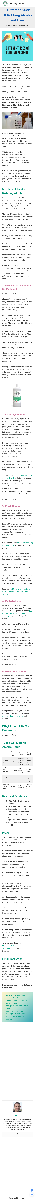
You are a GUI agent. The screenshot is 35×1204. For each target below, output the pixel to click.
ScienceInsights (8, 948)
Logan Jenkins (12, 25)
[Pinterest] (17, 1134)
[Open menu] (31, 3)
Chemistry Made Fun (10, 946)
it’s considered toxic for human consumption (17, 613)
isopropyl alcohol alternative (12, 716)
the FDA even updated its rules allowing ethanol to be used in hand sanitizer (17, 591)
